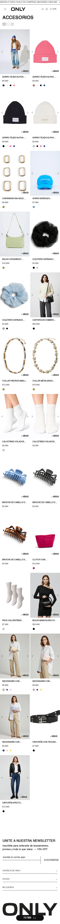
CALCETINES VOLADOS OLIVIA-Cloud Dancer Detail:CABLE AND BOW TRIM (13, 442)
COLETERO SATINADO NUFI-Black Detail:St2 (43, 259)
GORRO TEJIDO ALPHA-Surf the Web (13, 77)
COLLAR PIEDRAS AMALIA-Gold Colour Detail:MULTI (14, 381)
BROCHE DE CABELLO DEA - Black (45, 503)
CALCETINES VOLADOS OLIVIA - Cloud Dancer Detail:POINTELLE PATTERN (44, 442)
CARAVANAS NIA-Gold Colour (13, 199)
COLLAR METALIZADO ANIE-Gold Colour (42, 381)
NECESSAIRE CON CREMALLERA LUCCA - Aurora (13, 681)
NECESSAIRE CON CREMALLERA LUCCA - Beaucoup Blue (13, 742)
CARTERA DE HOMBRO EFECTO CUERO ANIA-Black (43, 320)
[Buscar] (42, 9)
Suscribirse (50, 860)
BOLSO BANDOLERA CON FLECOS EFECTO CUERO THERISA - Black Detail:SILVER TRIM (44, 621)
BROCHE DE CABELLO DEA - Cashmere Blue (15, 503)
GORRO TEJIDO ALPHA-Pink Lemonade (43, 77)
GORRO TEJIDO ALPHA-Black (13, 138)
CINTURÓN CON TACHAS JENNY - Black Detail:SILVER (44, 742)
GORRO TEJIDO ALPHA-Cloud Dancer (43, 138)
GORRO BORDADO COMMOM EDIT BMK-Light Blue (44, 199)
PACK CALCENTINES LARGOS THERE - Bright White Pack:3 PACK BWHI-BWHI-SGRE (14, 621)
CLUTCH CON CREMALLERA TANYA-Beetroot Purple (42, 560)
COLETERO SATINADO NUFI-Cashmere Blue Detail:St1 (13, 320)
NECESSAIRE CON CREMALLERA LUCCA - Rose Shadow (43, 681)
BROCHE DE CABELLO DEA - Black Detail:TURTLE (15, 560)
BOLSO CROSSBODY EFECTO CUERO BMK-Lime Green (14, 259)
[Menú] (5, 9)
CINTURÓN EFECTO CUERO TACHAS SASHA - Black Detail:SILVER (13, 803)
